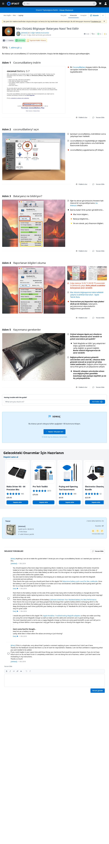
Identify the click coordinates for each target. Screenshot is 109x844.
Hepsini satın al (10, 457)
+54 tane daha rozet (98, 534)
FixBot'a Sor (83, 117)
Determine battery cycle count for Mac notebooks (80, 581)
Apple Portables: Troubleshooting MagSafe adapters (61, 616)
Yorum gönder (97, 691)
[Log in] (105, 3)
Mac (14, 15)
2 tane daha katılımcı (94, 521)
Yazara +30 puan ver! (55, 432)
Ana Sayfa (7, 15)
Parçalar (64, 15)
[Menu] (3, 4)
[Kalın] (6, 671)
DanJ (14, 588)
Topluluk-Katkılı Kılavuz (37, 40)
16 (100, 34)
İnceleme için (96, 21)
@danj (13, 559)
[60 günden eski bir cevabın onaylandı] (97, 531)
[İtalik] (10, 671)
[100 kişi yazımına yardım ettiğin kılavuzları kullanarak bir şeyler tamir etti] (102, 531)
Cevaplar (83, 15)
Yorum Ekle (98, 127)
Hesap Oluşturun (66, 10)
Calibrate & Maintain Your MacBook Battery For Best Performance (73, 600)
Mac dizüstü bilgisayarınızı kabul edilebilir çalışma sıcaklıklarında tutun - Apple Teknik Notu (87, 294)
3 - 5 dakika (9, 40)
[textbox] (54, 680)
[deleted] (24, 33)
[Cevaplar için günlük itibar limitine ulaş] (93, 531)
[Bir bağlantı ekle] (17, 671)
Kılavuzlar (73, 15)
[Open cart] (100, 3)
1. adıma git (14, 47)
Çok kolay (21, 40)
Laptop (20, 15)
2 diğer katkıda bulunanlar (39, 33)
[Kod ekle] (14, 671)
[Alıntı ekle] (21, 671)
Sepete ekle (17, 502)
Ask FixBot (95, 402)
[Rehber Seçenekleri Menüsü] (103, 15)
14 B (87, 34)
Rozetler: (99, 526)
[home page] (13, 4)
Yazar (8, 521)
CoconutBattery (79, 67)
